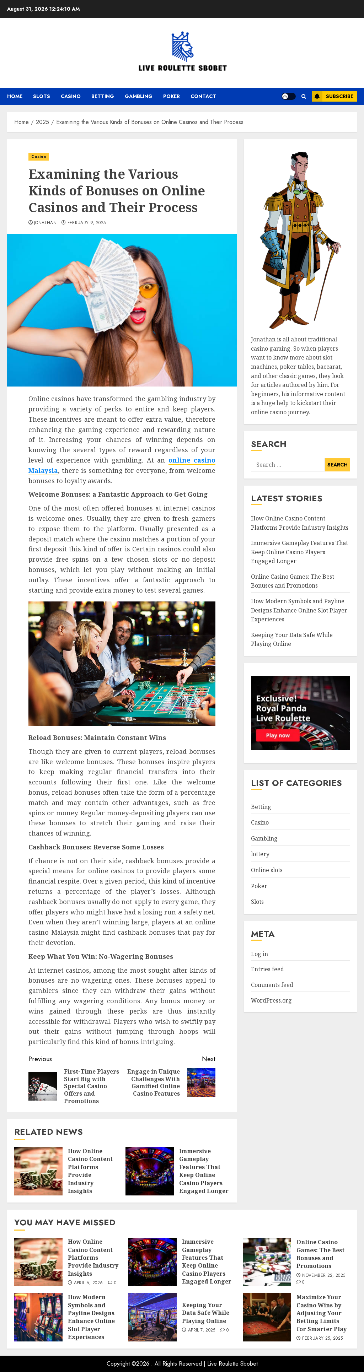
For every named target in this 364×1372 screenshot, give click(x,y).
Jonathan (45, 223)
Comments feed (272, 985)
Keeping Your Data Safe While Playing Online (205, 1313)
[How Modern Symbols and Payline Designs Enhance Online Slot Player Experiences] (38, 1317)
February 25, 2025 (322, 1338)
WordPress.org (271, 1000)
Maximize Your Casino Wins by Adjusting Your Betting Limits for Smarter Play (321, 1313)
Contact (203, 96)
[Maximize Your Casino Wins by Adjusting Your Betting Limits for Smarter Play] (267, 1317)
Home (14, 96)
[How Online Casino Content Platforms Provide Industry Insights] (38, 1171)
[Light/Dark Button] (289, 96)
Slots (41, 96)
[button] (303, 96)
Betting (102, 96)
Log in (259, 954)
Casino (71, 96)
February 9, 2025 (87, 223)
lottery (260, 854)
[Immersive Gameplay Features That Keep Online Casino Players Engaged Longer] (149, 1171)
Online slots (267, 870)
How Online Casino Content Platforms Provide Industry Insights (90, 1171)
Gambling (138, 96)
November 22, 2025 (323, 1276)
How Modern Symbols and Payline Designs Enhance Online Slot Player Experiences (299, 610)
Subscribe (339, 96)
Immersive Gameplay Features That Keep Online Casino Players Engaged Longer (204, 1171)
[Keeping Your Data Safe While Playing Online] (152, 1317)
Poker (171, 96)
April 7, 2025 (201, 1330)
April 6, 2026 (88, 1283)
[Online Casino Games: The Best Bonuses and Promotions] (267, 1262)
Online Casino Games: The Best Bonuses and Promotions (292, 581)
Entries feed (267, 969)
